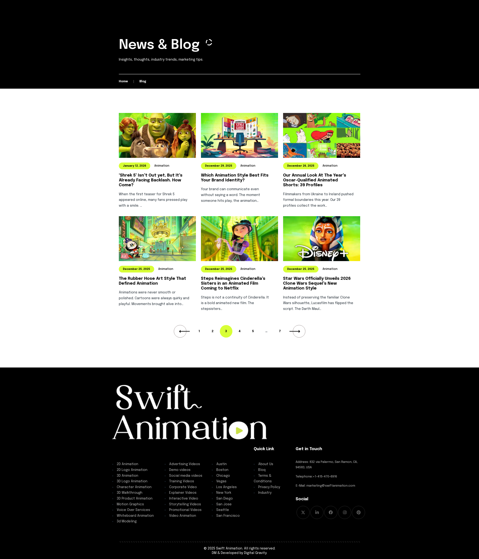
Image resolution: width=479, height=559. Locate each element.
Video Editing (178, 449)
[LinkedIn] (317, 512)
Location (221, 449)
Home (123, 81)
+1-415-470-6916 (325, 476)
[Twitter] (303, 512)
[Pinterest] (358, 512)
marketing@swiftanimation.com (330, 485)
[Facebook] (330, 512)
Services (121, 449)
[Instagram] (344, 512)
